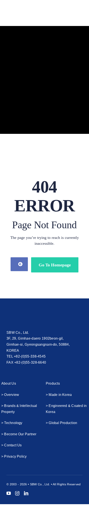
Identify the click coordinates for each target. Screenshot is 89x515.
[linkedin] (26, 493)
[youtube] (8, 493)
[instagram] (17, 493)
